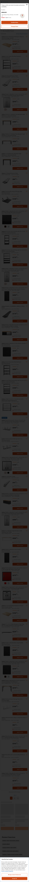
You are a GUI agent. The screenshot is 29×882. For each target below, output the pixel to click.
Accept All (14, 878)
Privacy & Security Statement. (7, 871)
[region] (14, 869)
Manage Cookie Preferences (14, 874)
